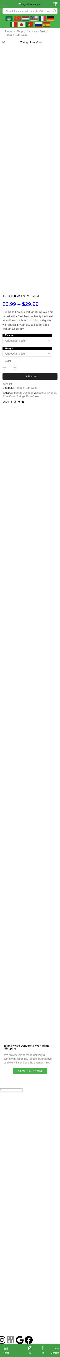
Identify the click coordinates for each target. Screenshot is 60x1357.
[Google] (20, 1340)
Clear (8, 361)
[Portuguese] (30, 24)
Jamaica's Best (36, 31)
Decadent (28, 392)
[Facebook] (28, 1340)
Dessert (39, 392)
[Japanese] (22, 24)
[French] (42, 18)
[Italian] (13, 24)
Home (8, 31)
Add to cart (31, 376)
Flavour (9, 335)
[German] (51, 18)
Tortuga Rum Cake (16, 34)
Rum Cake (9, 396)
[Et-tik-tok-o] (10, 1340)
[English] (34, 18)
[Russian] (38, 24)
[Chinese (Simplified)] (17, 18)
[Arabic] (9, 18)
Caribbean (15, 392)
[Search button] (54, 11)
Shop (19, 31)
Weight (9, 348)
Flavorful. (50, 392)
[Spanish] (46, 24)
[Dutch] (26, 18)
